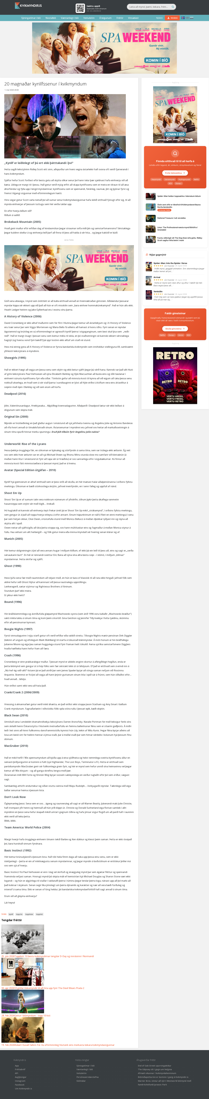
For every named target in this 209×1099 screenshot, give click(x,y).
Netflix (196, 179)
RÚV (170, 183)
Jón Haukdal (169, 266)
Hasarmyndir (156, 179)
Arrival (157, 277)
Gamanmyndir (170, 179)
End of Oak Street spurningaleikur (154, 1065)
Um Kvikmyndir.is (23, 1088)
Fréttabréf (20, 1069)
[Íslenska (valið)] (183, 18)
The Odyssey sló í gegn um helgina (155, 1069)
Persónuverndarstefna (87, 1077)
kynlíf (11, 914)
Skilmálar (81, 1081)
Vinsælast (133, 17)
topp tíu (19, 914)
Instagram (20, 1081)
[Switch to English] (187, 18)
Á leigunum (105, 17)
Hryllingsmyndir (184, 179)
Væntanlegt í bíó (70, 17)
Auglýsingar (20, 1077)
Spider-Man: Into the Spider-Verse (170, 263)
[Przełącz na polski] (191, 18)
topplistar (29, 914)
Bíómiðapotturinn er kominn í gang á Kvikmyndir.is (163, 1077)
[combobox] (151, 7)
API (16, 1073)
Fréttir (119, 17)
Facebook (19, 1084)
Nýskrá (159, 17)
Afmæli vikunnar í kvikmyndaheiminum (157, 1073)
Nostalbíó (50, 17)
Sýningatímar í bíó (31, 17)
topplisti (39, 914)
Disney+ (179, 183)
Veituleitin (89, 17)
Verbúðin (158, 291)
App (17, 1065)
